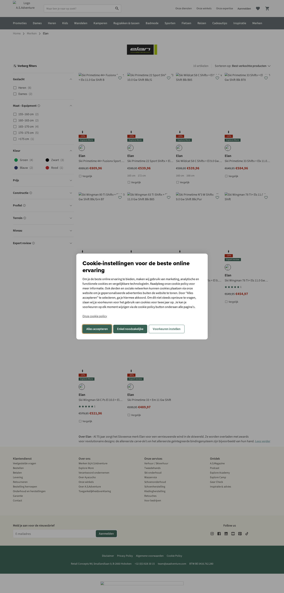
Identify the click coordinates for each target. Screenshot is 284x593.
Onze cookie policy (94, 316)
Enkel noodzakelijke (130, 329)
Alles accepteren (97, 329)
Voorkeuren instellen (166, 329)
